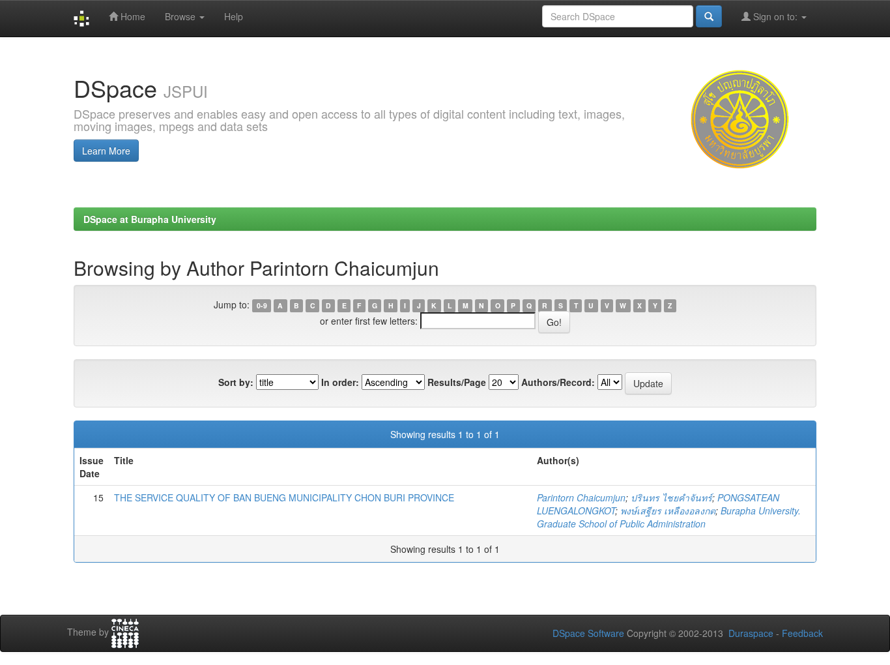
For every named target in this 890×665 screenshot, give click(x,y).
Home (131, 16)
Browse (181, 16)
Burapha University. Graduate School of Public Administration (669, 517)
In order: (340, 382)
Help (233, 16)
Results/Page (456, 382)
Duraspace (750, 633)
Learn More (106, 150)
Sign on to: (775, 16)
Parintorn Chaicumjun (581, 497)
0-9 (262, 305)
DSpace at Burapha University (149, 219)
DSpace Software (588, 633)
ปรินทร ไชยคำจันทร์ (671, 497)
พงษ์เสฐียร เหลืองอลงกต (667, 510)
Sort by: (235, 382)
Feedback (802, 633)
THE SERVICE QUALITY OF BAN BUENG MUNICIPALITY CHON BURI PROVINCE (284, 497)
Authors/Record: (558, 382)
